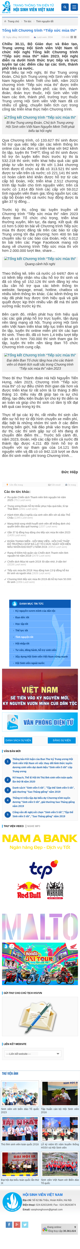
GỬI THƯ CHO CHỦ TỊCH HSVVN (23, 993)
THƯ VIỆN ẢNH (10, 1073)
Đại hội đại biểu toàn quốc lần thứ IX (20, 1182)
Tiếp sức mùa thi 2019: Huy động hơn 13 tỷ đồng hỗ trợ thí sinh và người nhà (38, 572)
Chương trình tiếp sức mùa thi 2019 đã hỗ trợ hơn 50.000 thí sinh (39, 581)
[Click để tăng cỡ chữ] (72, 37)
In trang (72, 484)
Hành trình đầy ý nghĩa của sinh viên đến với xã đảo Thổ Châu (38, 516)
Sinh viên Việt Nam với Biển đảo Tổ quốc (60, 1182)
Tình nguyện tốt (44, 21)
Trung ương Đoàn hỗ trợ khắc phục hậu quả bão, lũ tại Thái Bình (37, 507)
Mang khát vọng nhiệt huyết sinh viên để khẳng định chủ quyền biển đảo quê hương (38, 525)
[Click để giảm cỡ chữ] (75, 37)
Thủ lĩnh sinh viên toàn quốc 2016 (20, 1144)
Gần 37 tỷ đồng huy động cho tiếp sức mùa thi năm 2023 (38, 534)
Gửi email (56, 484)
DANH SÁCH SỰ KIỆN (18, 740)
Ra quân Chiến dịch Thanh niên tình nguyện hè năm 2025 (36, 499)
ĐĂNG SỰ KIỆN (62, 740)
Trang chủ (13, 21)
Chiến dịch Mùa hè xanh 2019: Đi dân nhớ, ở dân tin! (36, 563)
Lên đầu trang (16, 484)
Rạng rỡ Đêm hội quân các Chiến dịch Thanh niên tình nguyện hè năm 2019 (37, 554)
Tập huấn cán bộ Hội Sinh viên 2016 (60, 1111)
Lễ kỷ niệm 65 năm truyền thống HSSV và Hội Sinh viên (60, 1146)
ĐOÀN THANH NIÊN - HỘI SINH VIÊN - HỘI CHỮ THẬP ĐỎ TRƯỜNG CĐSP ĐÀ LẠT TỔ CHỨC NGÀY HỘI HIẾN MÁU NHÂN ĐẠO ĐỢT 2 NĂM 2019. (39, 544)
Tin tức (27, 21)
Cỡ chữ (65, 37)
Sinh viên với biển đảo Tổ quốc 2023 (20, 1111)
